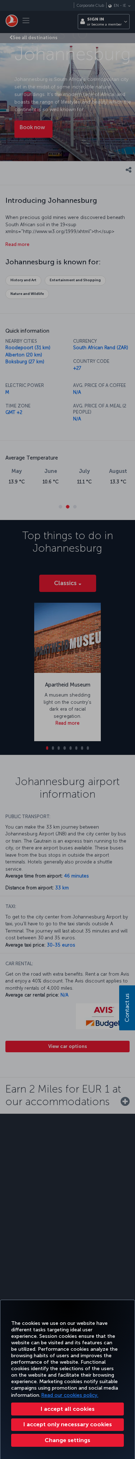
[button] (67, 1440)
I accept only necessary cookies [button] (67, 1424)
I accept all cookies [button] (68, 1408)
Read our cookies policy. (69, 1395)
